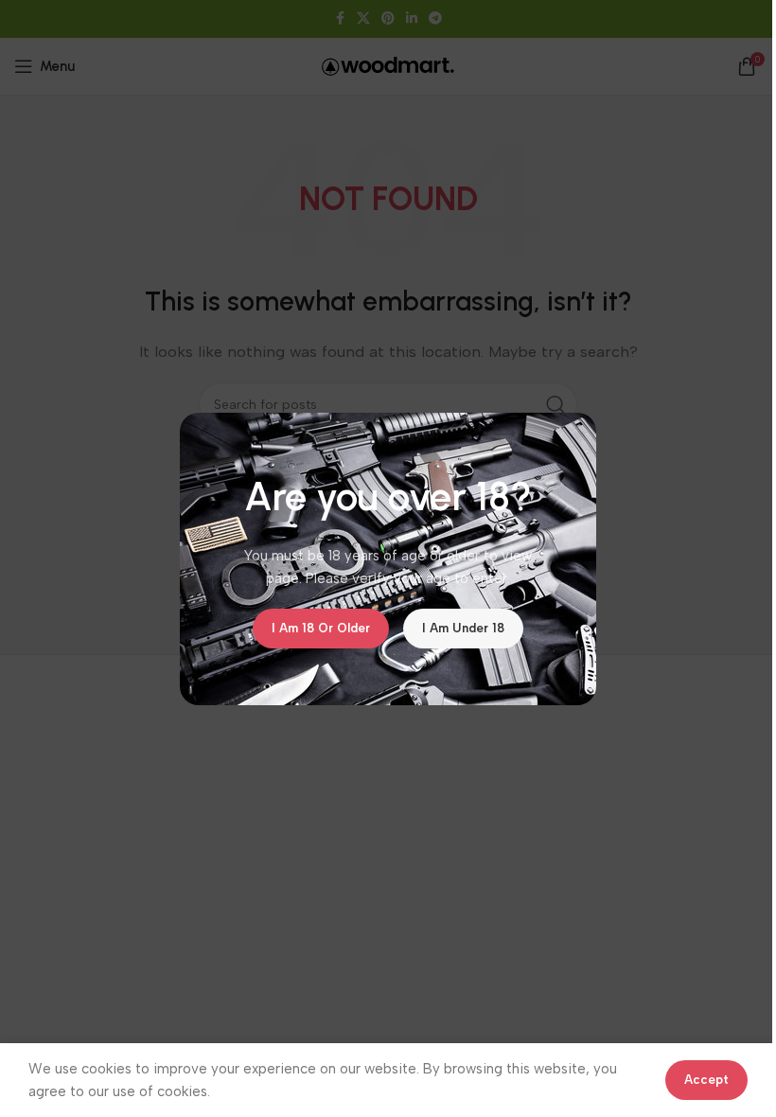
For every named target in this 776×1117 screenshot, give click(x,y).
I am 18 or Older (321, 628)
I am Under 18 (463, 628)
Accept (706, 1080)
